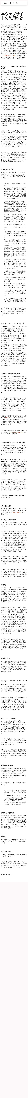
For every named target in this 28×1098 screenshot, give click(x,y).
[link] (10, 3)
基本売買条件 (17, 512)
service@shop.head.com (16, 432)
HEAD (7, 417)
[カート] (16, 3)
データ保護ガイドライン (9, 55)
